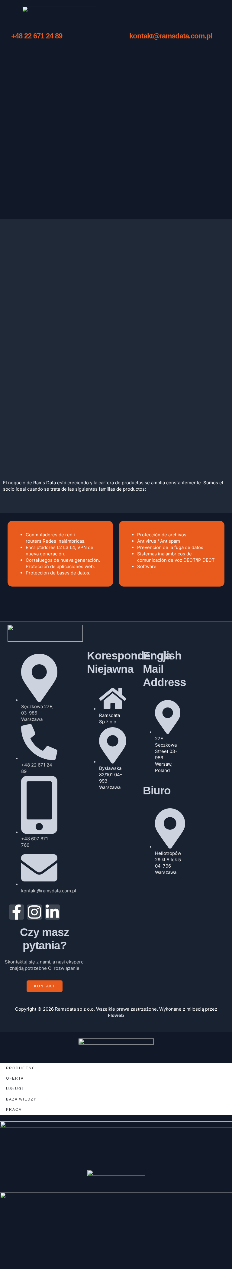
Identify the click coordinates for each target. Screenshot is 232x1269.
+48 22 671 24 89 (36, 36)
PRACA (14, 1109)
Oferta (15, 1078)
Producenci (21, 1068)
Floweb (116, 1015)
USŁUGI (14, 1089)
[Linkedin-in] (52, 912)
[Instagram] (34, 912)
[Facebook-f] (16, 912)
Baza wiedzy (21, 1099)
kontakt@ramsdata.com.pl (170, 36)
